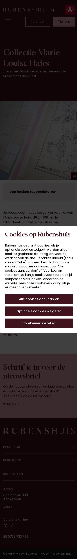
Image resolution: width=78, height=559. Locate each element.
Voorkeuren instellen (37, 329)
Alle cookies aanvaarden (37, 305)
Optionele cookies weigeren (37, 317)
